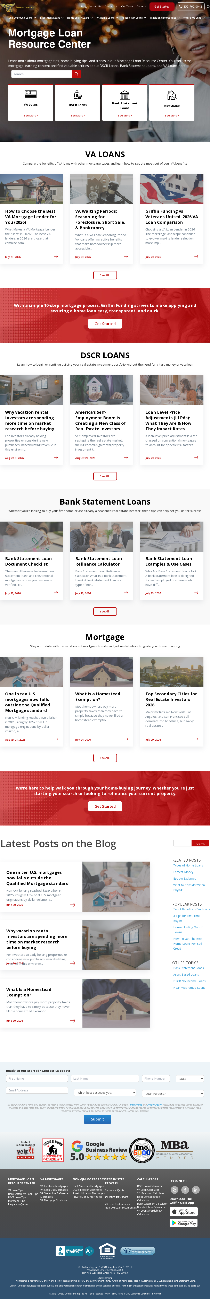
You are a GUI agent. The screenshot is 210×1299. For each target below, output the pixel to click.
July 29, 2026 (153, 739)
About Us (95, 6)
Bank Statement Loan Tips (23, 1194)
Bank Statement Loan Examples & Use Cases (168, 561)
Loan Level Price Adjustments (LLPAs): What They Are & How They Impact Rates (168, 420)
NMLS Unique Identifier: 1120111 (115, 1267)
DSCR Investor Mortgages (87, 1190)
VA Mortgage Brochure (53, 1200)
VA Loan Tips (15, 1190)
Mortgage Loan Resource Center (21, 1181)
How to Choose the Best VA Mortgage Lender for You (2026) (30, 216)
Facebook (185, 1190)
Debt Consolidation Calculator (148, 1198)
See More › (31, 115)
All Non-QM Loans (132, 17)
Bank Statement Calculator (152, 1203)
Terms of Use (135, 1104)
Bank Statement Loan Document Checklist (28, 561)
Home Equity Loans (78, 17)
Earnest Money (183, 872)
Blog (84, 6)
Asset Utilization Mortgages (89, 1193)
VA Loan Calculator (148, 1190)
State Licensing (105, 1277)
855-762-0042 (193, 6)
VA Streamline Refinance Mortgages (54, 1195)
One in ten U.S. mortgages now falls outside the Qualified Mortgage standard (27, 702)
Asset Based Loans (186, 974)
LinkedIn (196, 1190)
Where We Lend (192, 17)
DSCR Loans (163, 1280)
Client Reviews (116, 1197)
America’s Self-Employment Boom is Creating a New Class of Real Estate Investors (100, 420)
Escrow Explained (184, 878)
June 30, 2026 (14, 905)
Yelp (174, 1190)
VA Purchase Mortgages (54, 1186)
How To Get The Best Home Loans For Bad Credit (187, 943)
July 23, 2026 (13, 257)
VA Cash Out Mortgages (54, 1190)
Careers (141, 6)
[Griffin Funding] (35, 7)
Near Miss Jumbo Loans (189, 987)
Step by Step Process (114, 1181)
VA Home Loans (105, 17)
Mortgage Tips (16, 1201)
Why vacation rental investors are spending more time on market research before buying (30, 420)
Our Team (127, 6)
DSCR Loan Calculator (149, 1186)
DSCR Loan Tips (17, 1197)
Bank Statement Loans (188, 968)
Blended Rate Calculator (151, 1207)
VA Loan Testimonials (117, 1204)
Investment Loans (50, 17)
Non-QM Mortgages (89, 1179)
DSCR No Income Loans (189, 981)
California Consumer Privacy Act (146, 1293)
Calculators (147, 1179)
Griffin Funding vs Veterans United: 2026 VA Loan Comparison (171, 216)
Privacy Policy (154, 1104)
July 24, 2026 (83, 739)
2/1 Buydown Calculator (151, 1193)
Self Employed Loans (21, 17)
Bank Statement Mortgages (88, 1186)
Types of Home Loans (188, 865)
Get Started (162, 6)
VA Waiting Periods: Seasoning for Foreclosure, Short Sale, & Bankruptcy (100, 219)
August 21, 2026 (85, 458)
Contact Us (111, 6)
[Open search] (208, 6)
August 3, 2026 (14, 458)
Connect (179, 1181)
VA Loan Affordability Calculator (149, 1212)
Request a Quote (18, 1204)
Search (200, 844)
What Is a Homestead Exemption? (97, 696)
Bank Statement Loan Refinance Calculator (98, 561)
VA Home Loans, (148, 1280)
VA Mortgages (51, 1179)
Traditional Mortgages (163, 17)
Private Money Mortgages (87, 1196)
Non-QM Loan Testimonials (121, 1207)
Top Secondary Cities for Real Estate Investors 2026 (171, 699)
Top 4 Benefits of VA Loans (191, 909)
